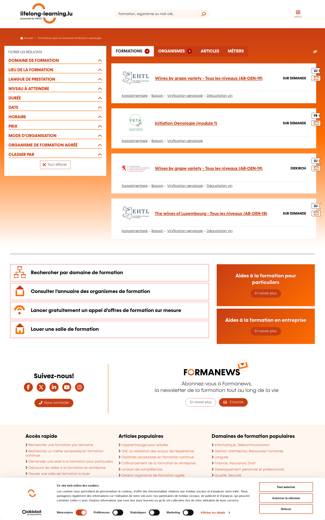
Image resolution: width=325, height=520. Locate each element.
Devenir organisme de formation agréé (153, 475)
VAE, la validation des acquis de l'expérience (157, 451)
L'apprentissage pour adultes (144, 445)
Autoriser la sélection (286, 498)
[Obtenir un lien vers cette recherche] (315, 52)
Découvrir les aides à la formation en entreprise (67, 468)
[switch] (117, 512)
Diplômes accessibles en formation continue (157, 457)
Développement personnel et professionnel (249, 469)
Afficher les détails (212, 512)
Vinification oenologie (185, 96)
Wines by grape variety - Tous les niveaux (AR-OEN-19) (209, 78)
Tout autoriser (286, 487)
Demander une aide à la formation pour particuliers (70, 461)
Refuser (286, 509)
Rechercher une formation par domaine (60, 445)
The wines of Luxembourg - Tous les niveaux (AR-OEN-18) (211, 214)
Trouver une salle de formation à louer (59, 474)
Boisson (157, 96)
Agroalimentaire (134, 96)
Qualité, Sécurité (228, 475)
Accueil (28, 38)
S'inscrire (235, 402)
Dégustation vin (219, 96)
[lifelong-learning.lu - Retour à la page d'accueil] (46, 14)
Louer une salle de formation (65, 329)
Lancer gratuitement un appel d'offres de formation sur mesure (106, 310)
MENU (298, 17)
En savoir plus (265, 293)
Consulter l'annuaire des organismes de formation (90, 291)
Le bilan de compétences (142, 469)
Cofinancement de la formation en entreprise (158, 463)
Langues (221, 457)
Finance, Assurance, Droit (235, 463)
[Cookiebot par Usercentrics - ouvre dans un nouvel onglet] (31, 512)
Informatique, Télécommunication (242, 445)
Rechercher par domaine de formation (77, 272)
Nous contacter (55, 403)
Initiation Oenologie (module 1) (186, 123)
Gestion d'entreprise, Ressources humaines (249, 451)
